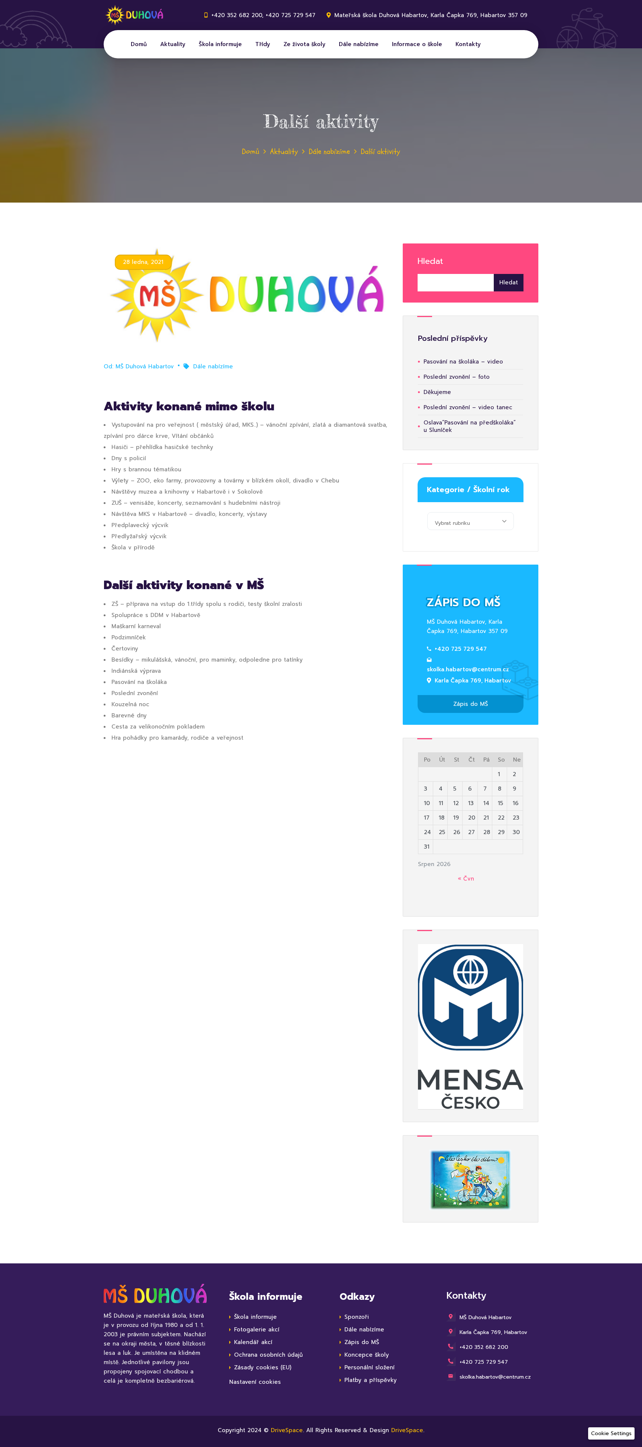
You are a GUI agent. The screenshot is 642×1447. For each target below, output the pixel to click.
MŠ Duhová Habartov (145, 366)
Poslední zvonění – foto (457, 377)
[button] (611, 1433)
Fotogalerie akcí (256, 1329)
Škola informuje (220, 44)
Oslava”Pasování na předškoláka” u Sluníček (470, 426)
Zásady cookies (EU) (262, 1367)
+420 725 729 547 (461, 649)
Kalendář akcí (253, 1342)
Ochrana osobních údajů (268, 1355)
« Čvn (466, 879)
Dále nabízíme (359, 44)
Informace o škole (417, 44)
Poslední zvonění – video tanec (468, 407)
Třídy (262, 44)
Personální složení (369, 1367)
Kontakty (468, 44)
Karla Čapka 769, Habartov (473, 680)
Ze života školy (304, 44)
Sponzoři (356, 1317)
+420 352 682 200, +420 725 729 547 (263, 15)
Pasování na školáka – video (463, 361)
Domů (139, 44)
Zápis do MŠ (470, 704)
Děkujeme (437, 392)
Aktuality (172, 44)
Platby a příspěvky (370, 1380)
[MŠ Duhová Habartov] (137, 15)
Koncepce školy (366, 1355)
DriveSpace (287, 1430)
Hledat (430, 261)
